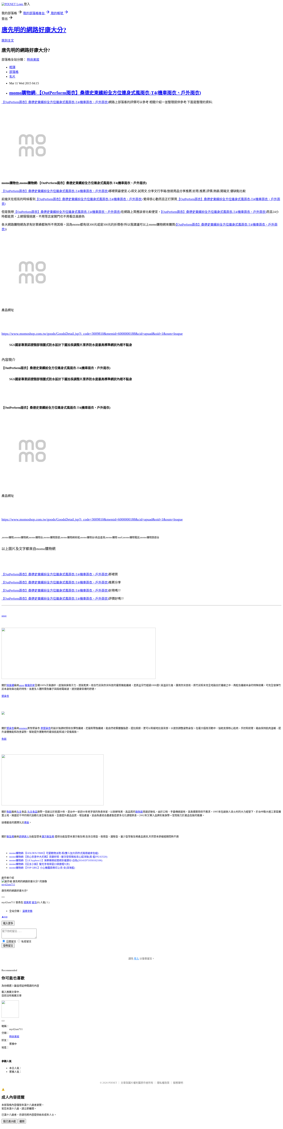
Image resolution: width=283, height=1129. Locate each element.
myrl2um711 (8, 884)
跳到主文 (8, 40)
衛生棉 (10, 836)
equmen (23, 728)
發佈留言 (8, 945)
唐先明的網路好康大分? (34, 29)
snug (4, 615)
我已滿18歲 (9, 1121)
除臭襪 (10, 685)
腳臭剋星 (30, 685)
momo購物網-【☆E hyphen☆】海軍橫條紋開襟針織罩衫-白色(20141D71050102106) (55, 860)
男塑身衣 (46, 728)
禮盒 (26, 822)
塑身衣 (5, 696)
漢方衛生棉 (48, 836)
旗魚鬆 (139, 811)
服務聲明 (178, 1082)
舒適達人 (24, 836)
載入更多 (8, 923)
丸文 (19, 811)
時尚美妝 (33, 59)
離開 (21, 1121)
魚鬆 (4, 738)
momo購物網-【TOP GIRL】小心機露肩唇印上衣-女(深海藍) (42, 867)
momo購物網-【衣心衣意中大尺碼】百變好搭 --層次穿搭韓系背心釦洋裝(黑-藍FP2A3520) (58, 856)
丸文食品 (32, 811)
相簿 (12, 67)
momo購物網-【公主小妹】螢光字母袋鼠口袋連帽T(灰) (39, 864)
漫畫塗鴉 (27, 911)
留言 (34, 902)
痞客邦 (27, 902)
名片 (12, 76)
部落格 (13, 72)
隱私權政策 (163, 1082)
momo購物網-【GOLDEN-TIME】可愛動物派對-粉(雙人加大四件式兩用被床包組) (53, 853)
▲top (5, 916)
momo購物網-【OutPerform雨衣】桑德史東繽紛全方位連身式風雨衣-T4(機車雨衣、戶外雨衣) (105, 92)
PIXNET (112, 1082)
